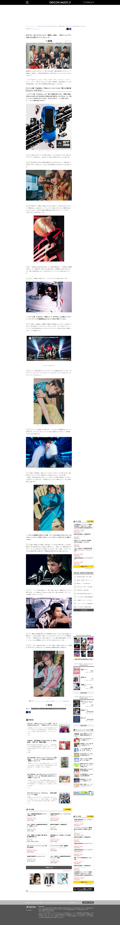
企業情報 (91, 902)
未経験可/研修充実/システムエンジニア (83, 843)
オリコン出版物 (34, 902)
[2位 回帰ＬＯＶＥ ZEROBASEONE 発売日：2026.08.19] (83, 714)
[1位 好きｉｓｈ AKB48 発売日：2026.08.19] (83, 674)
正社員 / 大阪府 (37, 827)
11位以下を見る (84, 609)
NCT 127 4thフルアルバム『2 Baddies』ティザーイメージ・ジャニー (49, 629)
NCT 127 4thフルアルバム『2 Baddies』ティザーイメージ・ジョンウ (49, 468)
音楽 (55, 708)
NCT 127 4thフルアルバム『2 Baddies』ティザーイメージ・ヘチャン (49, 697)
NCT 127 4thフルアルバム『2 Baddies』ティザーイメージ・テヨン (49, 201)
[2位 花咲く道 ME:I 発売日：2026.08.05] (83, 681)
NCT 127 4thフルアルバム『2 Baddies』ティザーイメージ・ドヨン (49, 425)
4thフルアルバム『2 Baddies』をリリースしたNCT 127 (49, 150)
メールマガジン (56, 902)
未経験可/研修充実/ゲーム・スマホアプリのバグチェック (83, 820)
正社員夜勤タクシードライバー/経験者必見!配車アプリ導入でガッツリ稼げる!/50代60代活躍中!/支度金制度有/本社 (83, 526)
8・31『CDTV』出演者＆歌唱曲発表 (85, 596)
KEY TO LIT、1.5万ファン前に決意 (84, 586)
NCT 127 (34, 708)
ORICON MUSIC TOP (42, 26)
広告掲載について (41, 902)
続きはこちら (49, 867)
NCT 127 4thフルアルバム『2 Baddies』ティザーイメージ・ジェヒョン (49, 313)
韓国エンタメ (41, 708)
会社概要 (27, 902)
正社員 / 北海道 (37, 817)
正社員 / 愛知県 (59, 848)
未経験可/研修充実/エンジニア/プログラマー (83, 558)
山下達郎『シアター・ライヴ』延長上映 (85, 600)
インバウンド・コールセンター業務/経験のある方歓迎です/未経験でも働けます (83, 829)
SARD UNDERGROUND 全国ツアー (85, 593)
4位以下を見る (83, 692)
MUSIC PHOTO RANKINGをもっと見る (83, 659)
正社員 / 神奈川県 (60, 817)
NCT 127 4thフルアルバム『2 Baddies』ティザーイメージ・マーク (49, 531)
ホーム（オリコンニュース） (31, 26)
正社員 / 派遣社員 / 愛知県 (37, 838)
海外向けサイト (64, 902)
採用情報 (86, 902)
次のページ (67, 40)
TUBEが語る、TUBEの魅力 (83, 590)
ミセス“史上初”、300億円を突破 (84, 606)
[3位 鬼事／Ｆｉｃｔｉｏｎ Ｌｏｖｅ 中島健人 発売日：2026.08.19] (83, 689)
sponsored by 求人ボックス (67, 870)
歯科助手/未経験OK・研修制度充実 (82, 534)
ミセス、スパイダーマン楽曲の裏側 (84, 603)
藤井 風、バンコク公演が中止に (84, 583)
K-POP (63, 708)
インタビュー (49, 708)
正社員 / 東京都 (37, 849)
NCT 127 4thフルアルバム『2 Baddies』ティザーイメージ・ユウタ (49, 262)
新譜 (59, 708)
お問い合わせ (49, 902)
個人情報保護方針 (71, 902)
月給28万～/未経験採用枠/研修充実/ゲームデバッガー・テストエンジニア (83, 550)
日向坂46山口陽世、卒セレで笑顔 (84, 576)
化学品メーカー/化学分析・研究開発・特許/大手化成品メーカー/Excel (83, 541)
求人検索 (68, 809)
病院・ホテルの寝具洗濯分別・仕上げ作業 (83, 858)
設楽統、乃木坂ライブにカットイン (84, 580)
